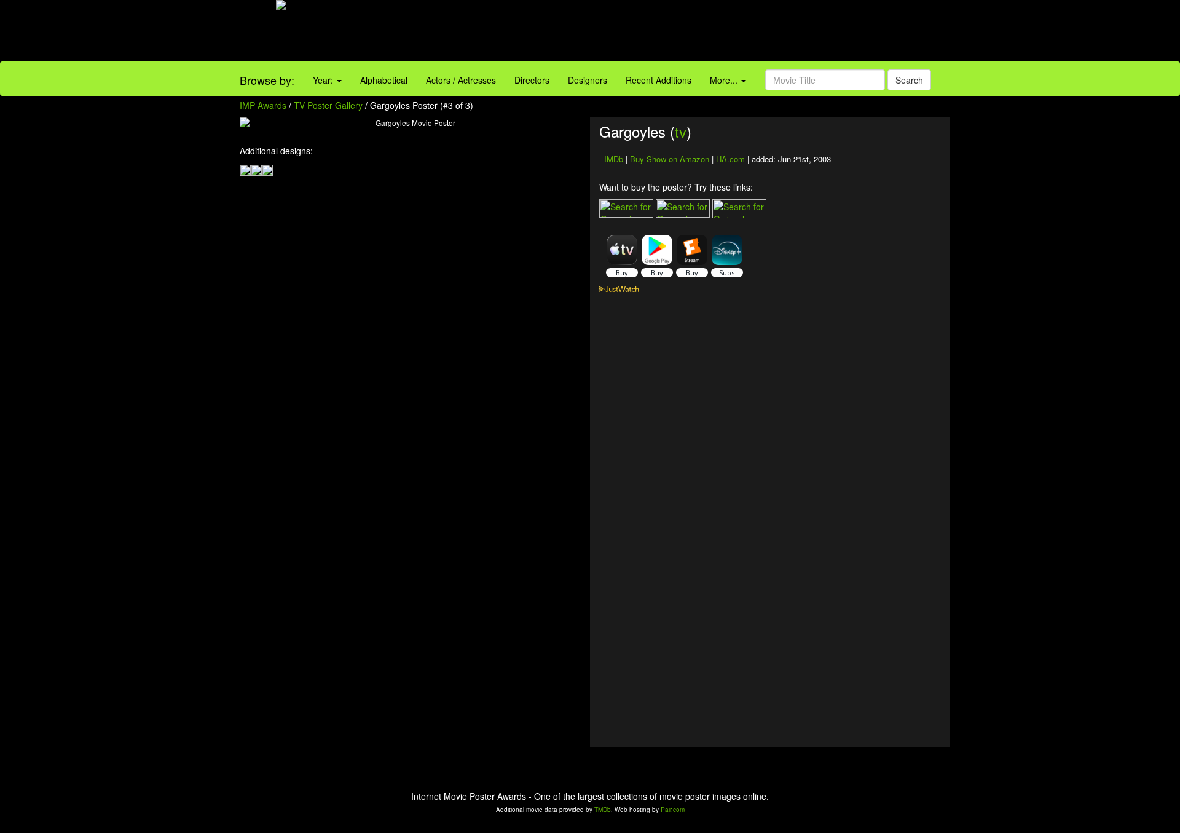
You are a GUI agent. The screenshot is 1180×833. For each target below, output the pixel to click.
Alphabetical (383, 80)
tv (680, 131)
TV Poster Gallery (328, 105)
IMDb (613, 159)
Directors (531, 80)
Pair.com (673, 809)
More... (725, 80)
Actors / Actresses (461, 80)
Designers (587, 80)
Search (909, 80)
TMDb (602, 809)
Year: (324, 80)
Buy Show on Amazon (669, 159)
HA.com (730, 159)
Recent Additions (658, 80)
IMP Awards (263, 105)
